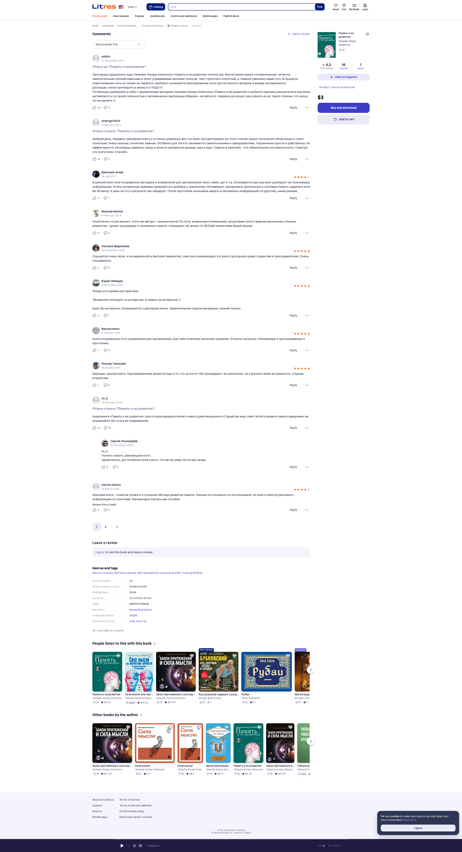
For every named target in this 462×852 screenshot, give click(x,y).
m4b (132, 621)
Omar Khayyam (250, 698)
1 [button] (96, 527)
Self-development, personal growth (159, 572)
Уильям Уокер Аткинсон (107, 698)
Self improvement (125, 572)
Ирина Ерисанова (140, 609)
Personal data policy (131, 811)
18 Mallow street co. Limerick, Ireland (231, 832)
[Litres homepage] (108, 7)
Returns (97, 811)
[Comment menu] (307, 467)
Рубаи (245, 694)
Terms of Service (129, 799)
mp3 (139, 621)
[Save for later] (118, 655)
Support (97, 805)
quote (361, 68)
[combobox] (241, 7)
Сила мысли (142, 765)
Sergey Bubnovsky (210, 698)
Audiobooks (157, 16)
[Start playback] (122, 846)
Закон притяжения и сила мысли (176, 694)
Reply (293, 107)
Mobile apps (210, 16)
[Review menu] (307, 107)
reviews (343, 68)
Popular (139, 16)
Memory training (102, 572)
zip (145, 621)
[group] (201, 58)
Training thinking (192, 572)
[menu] (133, 6)
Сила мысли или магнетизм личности (139, 694)
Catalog (158, 6)
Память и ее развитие (106, 694)
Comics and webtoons (184, 16)
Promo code (99, 16)
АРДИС (133, 615)
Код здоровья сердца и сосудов (218, 694)
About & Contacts (103, 799)
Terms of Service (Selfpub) (135, 805)
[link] (196, 56)
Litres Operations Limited (231, 830)
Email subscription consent (135, 817)
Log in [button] (99, 552)
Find (319, 6)
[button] (295, 177)
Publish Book (231, 16)
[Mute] (329, 845)
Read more (409, 820)
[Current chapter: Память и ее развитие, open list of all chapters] (140, 846)
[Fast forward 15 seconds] (134, 846)
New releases (121, 16)
